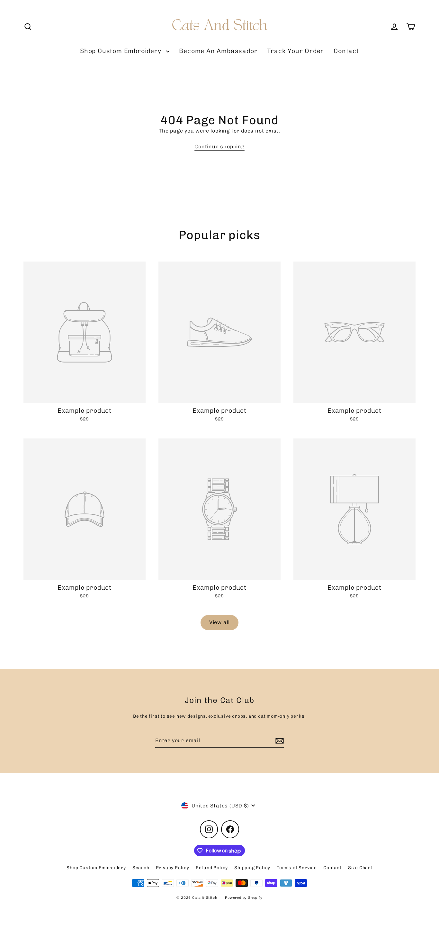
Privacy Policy (172, 867)
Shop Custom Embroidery (121, 51)
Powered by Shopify (243, 898)
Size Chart (360, 867)
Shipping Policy (252, 867)
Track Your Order (295, 51)
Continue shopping (219, 146)
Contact (346, 51)
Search (140, 867)
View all (219, 622)
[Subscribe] (278, 741)
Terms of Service (297, 867)
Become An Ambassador (218, 51)
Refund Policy (212, 867)
